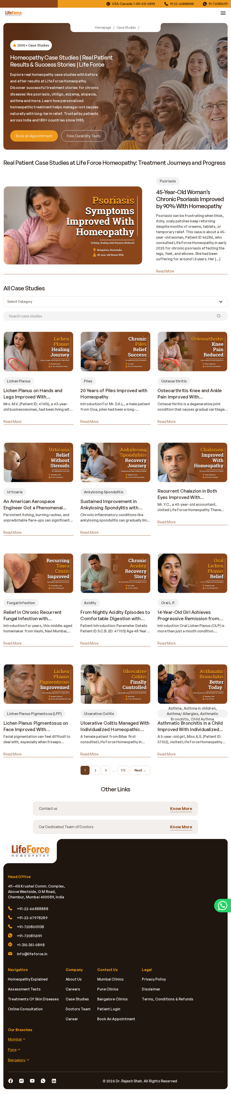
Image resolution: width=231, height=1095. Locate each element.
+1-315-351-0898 (31, 945)
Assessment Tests (24, 989)
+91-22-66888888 (32, 908)
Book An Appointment (116, 1019)
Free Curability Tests (84, 136)
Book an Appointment (34, 136)
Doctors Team (78, 1009)
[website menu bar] (223, 13)
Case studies (77, 999)
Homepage (103, 27)
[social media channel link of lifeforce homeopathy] (10, 1081)
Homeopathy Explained (28, 979)
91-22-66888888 (182, 4)
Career (72, 1019)
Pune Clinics (107, 989)
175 (123, 770)
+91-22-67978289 (32, 918)
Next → (140, 770)
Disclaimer (151, 989)
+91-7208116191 (29, 936)
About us (74, 979)
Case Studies (126, 27)
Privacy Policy (154, 979)
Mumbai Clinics (110, 979)
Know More (181, 808)
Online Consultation (25, 1009)
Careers (73, 989)
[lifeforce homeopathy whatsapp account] (222, 905)
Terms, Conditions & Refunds (167, 999)
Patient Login (108, 1009)
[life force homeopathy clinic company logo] (32, 854)
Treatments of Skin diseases (33, 999)
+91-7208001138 (30, 927)
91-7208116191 (218, 4)
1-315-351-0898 (144, 4)
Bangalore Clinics (112, 999)
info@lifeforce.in (32, 954)
